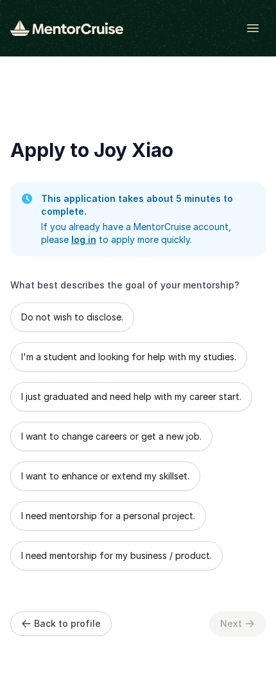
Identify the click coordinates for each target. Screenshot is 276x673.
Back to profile (67, 623)
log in (83, 239)
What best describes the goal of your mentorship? (124, 284)
